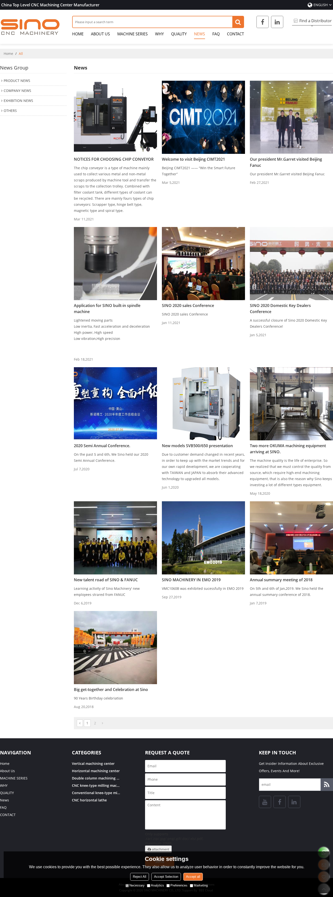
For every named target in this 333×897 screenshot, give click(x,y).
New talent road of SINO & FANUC (106, 579)
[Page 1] (80, 723)
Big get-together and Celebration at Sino (111, 689)
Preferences (178, 885)
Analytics (157, 885)
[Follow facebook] (262, 22)
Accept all (193, 876)
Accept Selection (166, 876)
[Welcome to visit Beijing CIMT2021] (203, 117)
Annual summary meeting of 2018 (281, 579)
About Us (100, 34)
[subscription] (327, 785)
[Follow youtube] (265, 802)
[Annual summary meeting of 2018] (291, 537)
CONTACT (235, 34)
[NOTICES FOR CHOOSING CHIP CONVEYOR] (115, 117)
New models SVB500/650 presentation (197, 445)
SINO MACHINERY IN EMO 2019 (191, 579)
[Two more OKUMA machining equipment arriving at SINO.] (291, 403)
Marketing (201, 885)
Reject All (139, 876)
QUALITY (179, 34)
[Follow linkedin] (277, 22)
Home (78, 34)
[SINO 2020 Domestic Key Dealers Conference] (291, 263)
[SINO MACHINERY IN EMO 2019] (203, 537)
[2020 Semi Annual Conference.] (115, 403)
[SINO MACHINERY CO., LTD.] (30, 27)
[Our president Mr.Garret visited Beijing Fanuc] (291, 117)
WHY (159, 34)
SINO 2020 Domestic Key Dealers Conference (280, 308)
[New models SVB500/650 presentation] (203, 403)
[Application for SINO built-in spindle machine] (115, 263)
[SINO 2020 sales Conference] (203, 263)
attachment (160, 849)
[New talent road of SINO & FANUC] (115, 537)
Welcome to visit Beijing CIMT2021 (193, 159)
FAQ (216, 34)
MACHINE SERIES (132, 34)
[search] (238, 22)
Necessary (137, 885)
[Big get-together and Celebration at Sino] (115, 647)
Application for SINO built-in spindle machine (107, 308)
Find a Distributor (315, 20)
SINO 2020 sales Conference (188, 305)
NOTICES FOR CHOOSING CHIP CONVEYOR (114, 159)
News (199, 34)
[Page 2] (102, 723)
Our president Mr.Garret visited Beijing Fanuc (286, 162)
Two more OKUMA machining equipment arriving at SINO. (288, 448)
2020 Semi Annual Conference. (102, 445)
